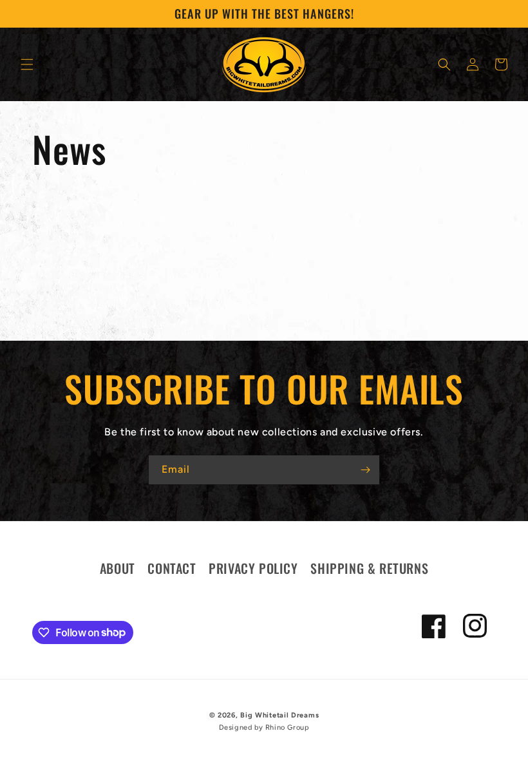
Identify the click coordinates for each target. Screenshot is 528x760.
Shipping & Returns (369, 568)
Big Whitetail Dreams (279, 715)
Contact (171, 568)
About (117, 568)
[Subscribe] (365, 470)
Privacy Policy (253, 568)
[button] (27, 64)
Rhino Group (287, 727)
